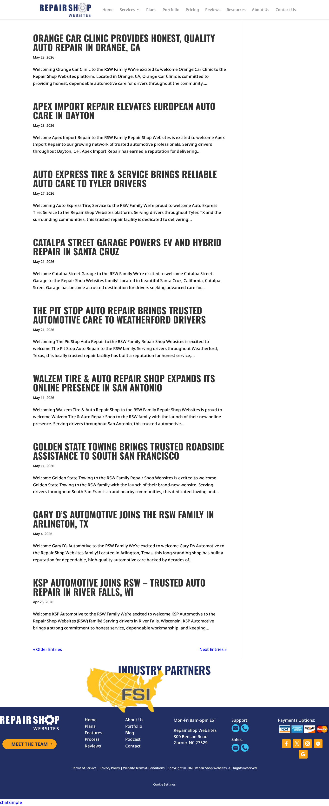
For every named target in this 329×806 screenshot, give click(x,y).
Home (107, 10)
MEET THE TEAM (29, 744)
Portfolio (171, 10)
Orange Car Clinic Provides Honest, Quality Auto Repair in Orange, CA (124, 42)
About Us (260, 10)
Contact (133, 746)
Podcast (133, 739)
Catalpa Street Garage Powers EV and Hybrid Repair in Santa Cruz (127, 246)
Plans (151, 10)
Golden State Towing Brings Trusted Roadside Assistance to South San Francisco (128, 451)
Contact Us (286, 10)
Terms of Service (84, 768)
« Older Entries (47, 649)
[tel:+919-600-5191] (245, 730)
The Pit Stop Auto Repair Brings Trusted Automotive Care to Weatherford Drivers (119, 315)
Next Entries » (213, 649)
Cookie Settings (164, 784)
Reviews (212, 10)
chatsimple (11, 802)
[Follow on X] (297, 743)
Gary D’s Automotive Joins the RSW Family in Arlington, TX (123, 519)
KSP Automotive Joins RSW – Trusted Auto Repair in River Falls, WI (119, 587)
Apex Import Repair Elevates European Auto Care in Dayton (124, 110)
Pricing (192, 10)
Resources (236, 10)
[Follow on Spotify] (318, 743)
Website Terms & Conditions (143, 768)
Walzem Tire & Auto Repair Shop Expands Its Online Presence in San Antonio (124, 382)
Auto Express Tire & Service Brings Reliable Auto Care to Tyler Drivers (125, 178)
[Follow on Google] (303, 754)
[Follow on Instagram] (307, 743)
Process (92, 739)
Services (127, 10)
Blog (129, 732)
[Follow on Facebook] (286, 743)
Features (93, 732)
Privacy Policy (109, 768)
